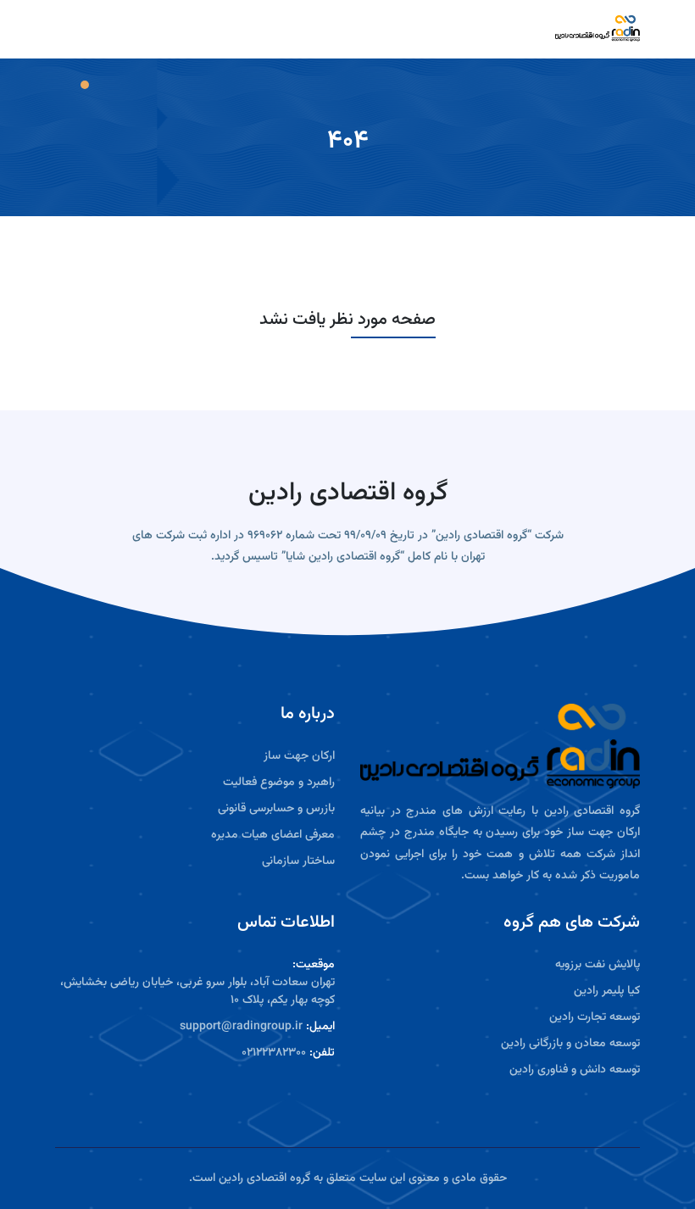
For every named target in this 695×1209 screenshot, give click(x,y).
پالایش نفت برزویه (597, 965)
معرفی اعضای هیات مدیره (273, 835)
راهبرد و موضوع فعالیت (279, 783)
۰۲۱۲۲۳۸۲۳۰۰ (274, 1053)
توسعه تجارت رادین (594, 1018)
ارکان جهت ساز (299, 757)
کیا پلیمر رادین (607, 991)
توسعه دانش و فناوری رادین (574, 1070)
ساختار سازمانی (298, 862)
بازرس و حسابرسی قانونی (276, 809)
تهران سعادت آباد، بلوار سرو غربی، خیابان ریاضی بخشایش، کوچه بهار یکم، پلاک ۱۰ (197, 992)
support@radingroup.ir (241, 1027)
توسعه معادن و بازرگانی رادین (570, 1044)
